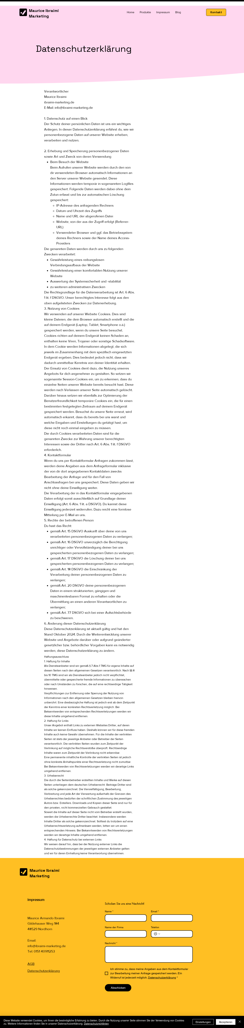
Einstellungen (203, 1022)
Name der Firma (114, 927)
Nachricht (111, 943)
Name (109, 911)
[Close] (240, 1022)
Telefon (155, 927)
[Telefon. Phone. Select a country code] (157, 934)
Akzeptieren (225, 1022)
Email (155, 911)
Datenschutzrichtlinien (96, 1023)
